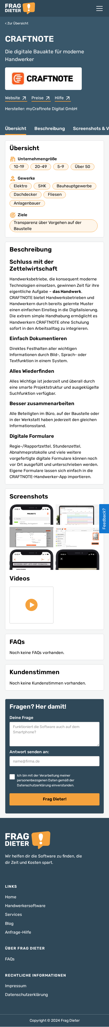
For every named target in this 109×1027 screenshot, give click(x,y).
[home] (28, 8)
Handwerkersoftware (25, 906)
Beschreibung (49, 128)
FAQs (10, 959)
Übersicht (15, 128)
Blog (9, 923)
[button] (98, 8)
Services (13, 914)
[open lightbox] (31, 514)
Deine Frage (21, 717)
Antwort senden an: (29, 751)
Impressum (15, 986)
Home (10, 897)
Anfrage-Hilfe (18, 932)
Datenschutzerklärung (34, 785)
